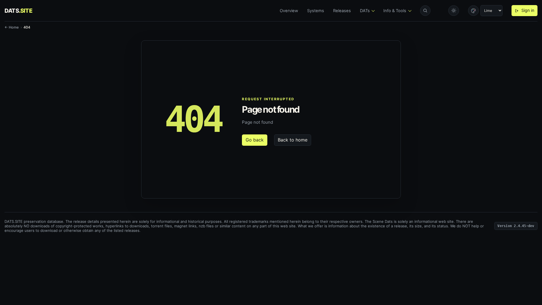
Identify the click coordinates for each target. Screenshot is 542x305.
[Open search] (425, 10)
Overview (289, 10)
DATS (18, 10)
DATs (365, 10)
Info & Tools (394, 10)
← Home (12, 27)
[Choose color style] (473, 10)
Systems (315, 10)
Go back (255, 140)
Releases (342, 10)
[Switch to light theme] (453, 10)
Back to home (292, 140)
